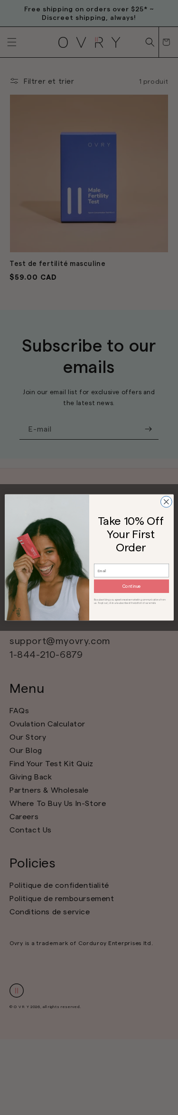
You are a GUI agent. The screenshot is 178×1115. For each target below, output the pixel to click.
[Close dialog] (166, 501)
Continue (131, 586)
